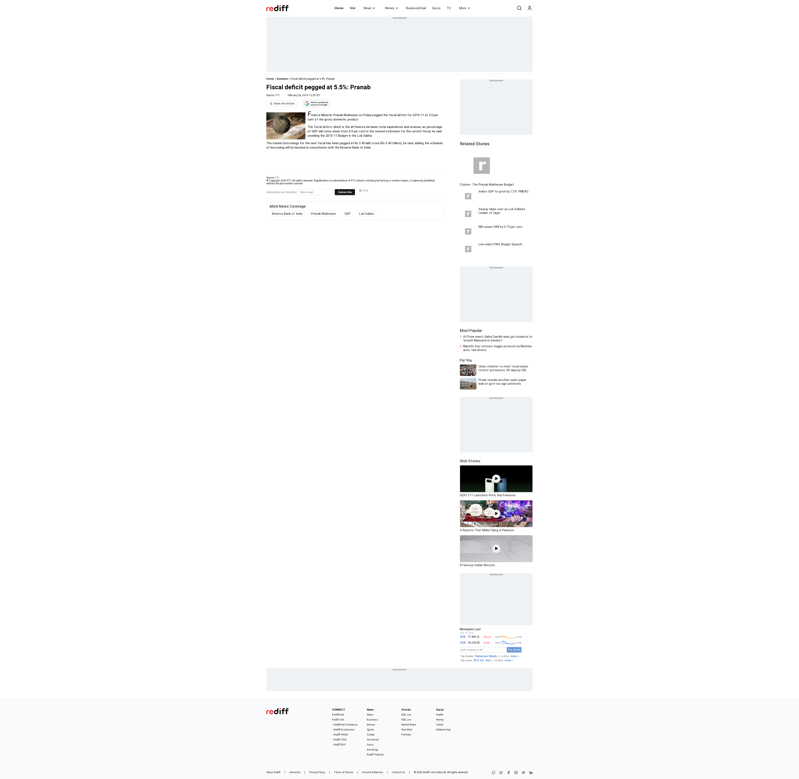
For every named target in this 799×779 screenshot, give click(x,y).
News (367, 8)
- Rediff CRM (339, 739)
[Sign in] (529, 8)
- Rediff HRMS (340, 734)
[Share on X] (501, 773)
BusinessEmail (416, 8)
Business (282, 78)
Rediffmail (338, 714)
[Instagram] (516, 773)
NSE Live (406, 719)
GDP (347, 214)
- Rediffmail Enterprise (344, 724)
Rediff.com (429, 772)
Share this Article (284, 103)
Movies (371, 724)
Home (339, 8)
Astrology (372, 749)
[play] (496, 479)
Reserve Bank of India (287, 214)
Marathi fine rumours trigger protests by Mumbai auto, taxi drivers (497, 348)
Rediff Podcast (375, 754)
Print (365, 190)
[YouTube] (523, 773)
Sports (370, 729)
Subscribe (345, 192)
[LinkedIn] (531, 773)
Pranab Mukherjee (323, 214)
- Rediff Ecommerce (343, 729)
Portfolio (406, 734)
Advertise (294, 772)
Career (440, 724)
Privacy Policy (317, 772)
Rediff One (338, 719)
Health (440, 714)
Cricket (371, 734)
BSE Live (406, 714)
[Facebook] (508, 773)
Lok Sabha (366, 214)
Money (389, 8)
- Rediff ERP (338, 744)
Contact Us (398, 772)
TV (449, 8)
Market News (408, 724)
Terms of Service (343, 772)
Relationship (443, 729)
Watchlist (406, 729)
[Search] (519, 8)
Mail (352, 8)
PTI (277, 95)
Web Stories (470, 461)
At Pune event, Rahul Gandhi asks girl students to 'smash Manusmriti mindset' (497, 338)
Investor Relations (372, 772)
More (462, 8)
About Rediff (273, 772)
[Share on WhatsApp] (493, 773)
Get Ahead (373, 739)
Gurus (436, 8)
